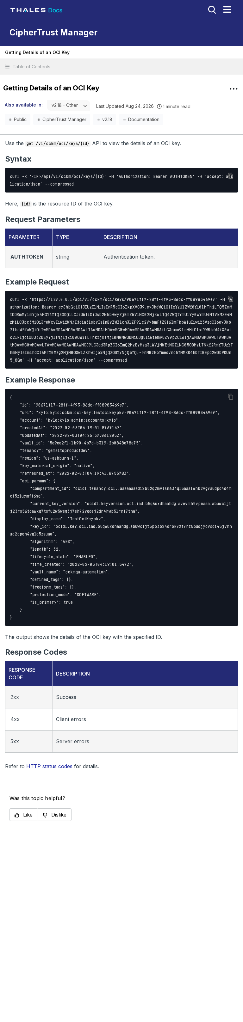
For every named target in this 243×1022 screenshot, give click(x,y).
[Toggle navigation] (227, 9)
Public (20, 119)
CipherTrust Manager (64, 119)
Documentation (143, 119)
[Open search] (211, 9)
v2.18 (107, 119)
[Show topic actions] (233, 89)
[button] (121, 66)
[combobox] (68, 105)
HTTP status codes (49, 766)
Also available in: (24, 104)
